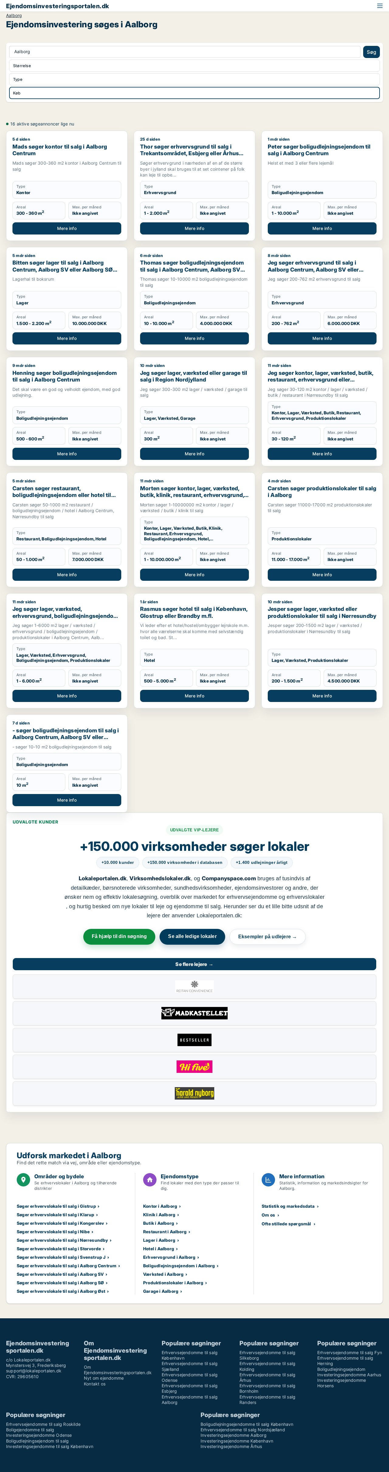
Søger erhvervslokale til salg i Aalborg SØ (60, 1282)
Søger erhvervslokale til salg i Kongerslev (60, 1223)
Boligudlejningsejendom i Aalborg (179, 1265)
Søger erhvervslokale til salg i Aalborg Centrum (66, 1265)
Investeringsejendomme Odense (39, 1435)
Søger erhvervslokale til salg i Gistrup (56, 1206)
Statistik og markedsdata (288, 1206)
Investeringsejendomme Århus (231, 1446)
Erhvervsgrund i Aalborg (169, 1257)
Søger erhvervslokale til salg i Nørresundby (62, 1240)
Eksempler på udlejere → (267, 936)
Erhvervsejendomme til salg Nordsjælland (243, 1429)
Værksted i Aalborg (163, 1274)
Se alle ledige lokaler (192, 936)
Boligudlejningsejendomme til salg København (247, 1424)
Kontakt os (94, 1383)
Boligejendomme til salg (30, 1429)
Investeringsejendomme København (237, 1440)
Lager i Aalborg (159, 1240)
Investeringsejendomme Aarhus (349, 1374)
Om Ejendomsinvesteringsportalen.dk (118, 1369)
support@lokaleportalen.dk (33, 1370)
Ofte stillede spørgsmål (286, 1223)
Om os (268, 1214)
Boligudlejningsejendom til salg (37, 1440)
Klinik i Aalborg (159, 1214)
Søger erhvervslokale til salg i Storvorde (59, 1248)
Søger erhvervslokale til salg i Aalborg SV (60, 1274)
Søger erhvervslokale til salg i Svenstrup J (61, 1257)
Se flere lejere (194, 964)
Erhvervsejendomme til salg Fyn (349, 1352)
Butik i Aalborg (158, 1223)
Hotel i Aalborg (158, 1248)
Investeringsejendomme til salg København (49, 1446)
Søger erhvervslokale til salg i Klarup (56, 1214)
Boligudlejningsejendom (341, 1369)
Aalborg (14, 15)
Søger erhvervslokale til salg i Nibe (53, 1231)
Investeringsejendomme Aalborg (234, 1435)
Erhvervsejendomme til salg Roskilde (43, 1424)
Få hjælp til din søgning (119, 936)
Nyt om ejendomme (104, 1378)
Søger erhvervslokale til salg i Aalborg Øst (61, 1291)
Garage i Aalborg (160, 1291)
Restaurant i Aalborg (165, 1231)
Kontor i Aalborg (160, 1206)
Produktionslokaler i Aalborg (173, 1282)
